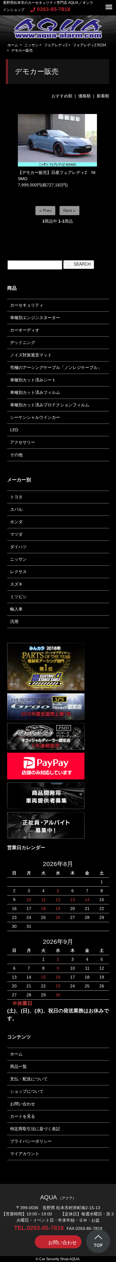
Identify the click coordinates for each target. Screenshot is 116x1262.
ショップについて (26, 1091)
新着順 (103, 95)
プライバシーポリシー (31, 1141)
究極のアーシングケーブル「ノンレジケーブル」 (56, 367)
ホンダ (16, 521)
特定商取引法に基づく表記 (35, 1128)
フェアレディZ (56, 45)
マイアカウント (24, 1153)
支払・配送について (29, 1078)
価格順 (84, 95)
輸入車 (16, 609)
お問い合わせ (22, 1103)
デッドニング (22, 342)
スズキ (16, 584)
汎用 (14, 621)
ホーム (12, 45)
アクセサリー (22, 442)
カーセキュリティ (26, 305)
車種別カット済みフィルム (35, 392)
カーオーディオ (24, 330)
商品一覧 (18, 1066)
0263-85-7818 (53, 9)
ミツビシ (18, 596)
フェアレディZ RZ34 (89, 45)
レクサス (18, 571)
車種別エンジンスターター (35, 317)
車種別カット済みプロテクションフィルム (49, 404)
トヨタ (16, 496)
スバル (16, 509)
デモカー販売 (22, 50)
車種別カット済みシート (33, 380)
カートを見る (22, 1116)
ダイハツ (18, 546)
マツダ (16, 534)
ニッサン (31, 45)
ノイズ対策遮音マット (31, 355)
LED (14, 429)
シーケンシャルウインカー (35, 417)
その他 (16, 454)
